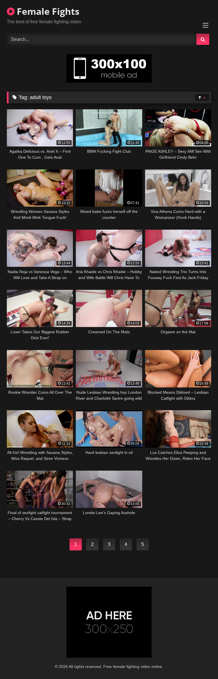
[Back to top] (200, 662)
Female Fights (46, 11)
